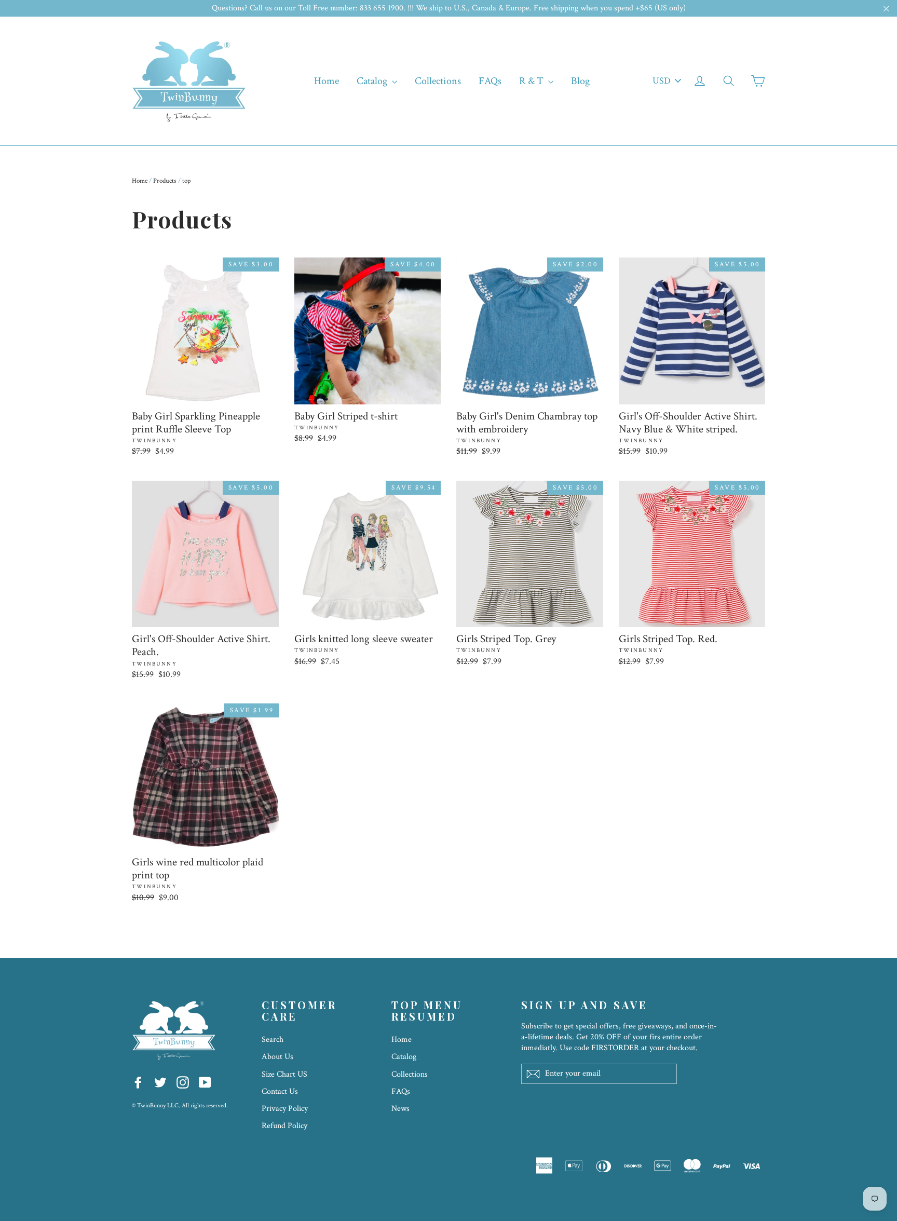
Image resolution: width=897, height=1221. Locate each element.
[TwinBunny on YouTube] (205, 1082)
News (400, 1108)
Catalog (373, 81)
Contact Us (280, 1091)
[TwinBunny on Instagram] (182, 1082)
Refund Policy (284, 1125)
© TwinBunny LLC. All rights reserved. (180, 1105)
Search (272, 1039)
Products (164, 181)
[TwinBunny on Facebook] (138, 1082)
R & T (532, 81)
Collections (438, 81)
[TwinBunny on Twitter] (160, 1082)
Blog (580, 81)
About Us (277, 1056)
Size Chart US (284, 1074)
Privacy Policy (285, 1108)
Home (326, 81)
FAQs (490, 81)
